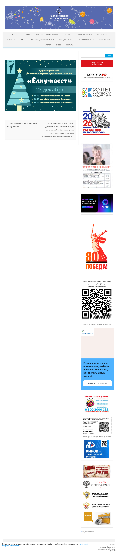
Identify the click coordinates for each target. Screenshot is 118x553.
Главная (14, 35)
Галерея (48, 45)
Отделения (11, 40)
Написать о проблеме (97, 383)
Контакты (69, 45)
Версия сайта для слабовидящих (97, 63)
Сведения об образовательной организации (40, 35)
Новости (66, 35)
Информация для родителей (42, 40)
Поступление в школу (83, 35)
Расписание (102, 35)
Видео (58, 45)
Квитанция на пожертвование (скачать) (97, 437)
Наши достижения (66, 40)
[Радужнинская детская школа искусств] (59, 28)
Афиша (23, 40)
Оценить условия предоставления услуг (97, 324)
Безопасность (105, 40)
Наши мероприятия (86, 40)
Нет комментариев (65, 58)
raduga (13, 58)
